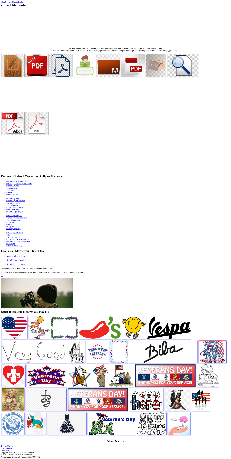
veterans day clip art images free (18, 241)
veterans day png (12, 199)
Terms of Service (7, 446)
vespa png (9, 224)
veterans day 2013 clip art (15, 201)
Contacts (8, 2)
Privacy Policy (6, 448)
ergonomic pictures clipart (15, 256)
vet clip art (10, 226)
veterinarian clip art (13, 220)
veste (8, 235)
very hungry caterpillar (14, 233)
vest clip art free (12, 194)
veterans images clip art (14, 212)
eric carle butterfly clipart (15, 264)
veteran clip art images (14, 207)
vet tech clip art (11, 188)
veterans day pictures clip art (16, 218)
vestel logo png (11, 237)
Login (20, 2)
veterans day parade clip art (16, 181)
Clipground (12, 452)
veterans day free (12, 186)
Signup (15, 2)
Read (3, 276)
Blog (3, 2)
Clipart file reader (8, 74)
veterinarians (10, 244)
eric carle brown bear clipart (16, 260)
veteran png (10, 222)
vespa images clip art (14, 216)
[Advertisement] (115, 27)
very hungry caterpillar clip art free (19, 184)
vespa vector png (12, 209)
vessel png (10, 190)
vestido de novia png (14, 246)
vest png (9, 192)
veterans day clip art (13, 203)
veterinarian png (12, 205)
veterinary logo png (13, 229)
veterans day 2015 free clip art (17, 239)
